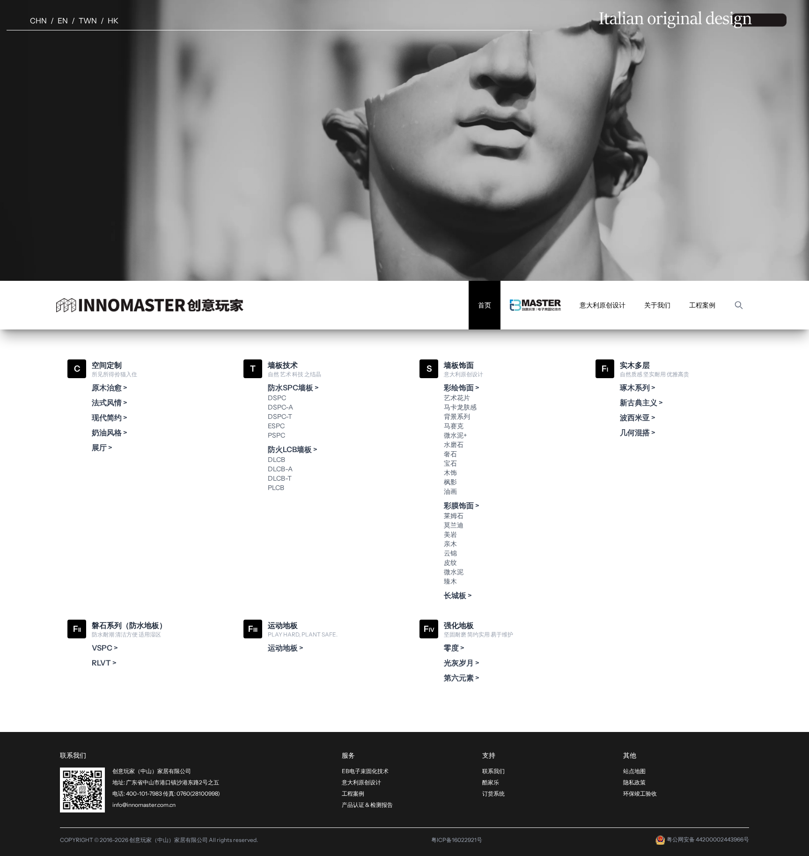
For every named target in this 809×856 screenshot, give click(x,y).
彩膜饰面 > (461, 505)
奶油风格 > (109, 432)
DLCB (276, 459)
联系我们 (493, 771)
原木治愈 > (109, 387)
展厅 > (102, 447)
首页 (484, 305)
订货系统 (493, 793)
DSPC (277, 398)
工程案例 (702, 305)
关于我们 (657, 305)
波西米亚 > (637, 417)
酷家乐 (490, 782)
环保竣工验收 (640, 793)
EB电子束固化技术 (365, 771)
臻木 (450, 581)
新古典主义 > (641, 402)
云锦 (450, 553)
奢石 (450, 454)
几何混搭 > (637, 432)
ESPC (276, 426)
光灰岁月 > (461, 662)
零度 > (454, 647)
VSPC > (105, 647)
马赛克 (453, 426)
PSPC (276, 435)
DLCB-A (280, 469)
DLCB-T (280, 478)
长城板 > (458, 595)
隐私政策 (634, 782)
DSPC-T (280, 416)
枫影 (450, 482)
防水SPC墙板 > (293, 387)
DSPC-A (280, 407)
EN (63, 20)
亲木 (450, 544)
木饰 (450, 472)
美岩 (450, 534)
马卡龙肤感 (460, 407)
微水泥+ (455, 435)
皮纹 (450, 562)
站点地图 (634, 771)
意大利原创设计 (602, 305)
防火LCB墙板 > (292, 449)
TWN (88, 20)
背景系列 (457, 416)
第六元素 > (461, 677)
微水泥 (453, 572)
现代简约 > (109, 417)
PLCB (276, 487)
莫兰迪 (453, 525)
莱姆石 (453, 516)
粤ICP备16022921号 (456, 839)
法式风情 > (109, 402)
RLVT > (104, 662)
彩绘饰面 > (461, 387)
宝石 (450, 463)
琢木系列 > (637, 387)
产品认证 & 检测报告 (367, 804)
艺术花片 (457, 398)
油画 (450, 491)
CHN (38, 20)
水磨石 (453, 444)
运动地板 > (285, 647)
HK (113, 20)
